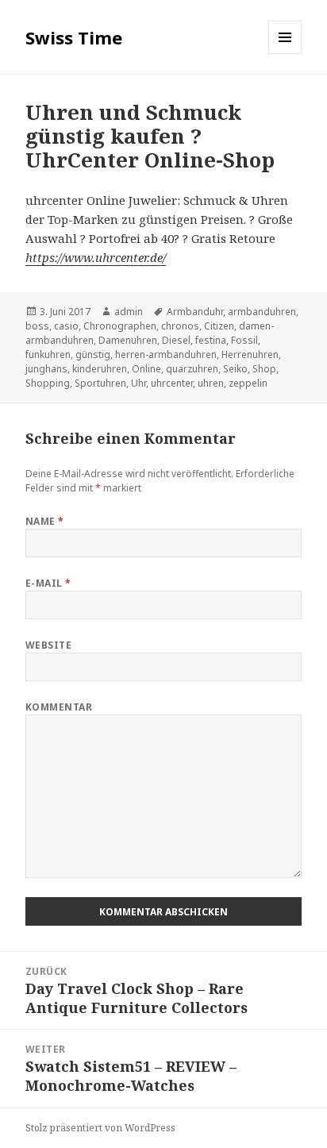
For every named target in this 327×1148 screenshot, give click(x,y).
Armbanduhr (195, 311)
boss (37, 326)
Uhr (138, 383)
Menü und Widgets (285, 53)
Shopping (47, 383)
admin (128, 311)
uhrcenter (172, 383)
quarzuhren (192, 369)
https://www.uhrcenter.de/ (95, 257)
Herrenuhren (250, 354)
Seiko (235, 369)
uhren (211, 383)
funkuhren (48, 354)
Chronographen (119, 326)
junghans (46, 369)
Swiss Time (73, 37)
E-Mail (48, 583)
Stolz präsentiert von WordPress (100, 1128)
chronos (180, 326)
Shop (264, 369)
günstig (92, 354)
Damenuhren (127, 340)
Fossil (244, 340)
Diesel (176, 340)
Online (146, 369)
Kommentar (58, 707)
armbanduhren (262, 311)
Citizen (219, 326)
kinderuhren (99, 369)
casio (66, 326)
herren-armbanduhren (166, 354)
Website (48, 645)
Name (44, 521)
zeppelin (248, 383)
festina (210, 340)
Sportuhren (100, 383)
